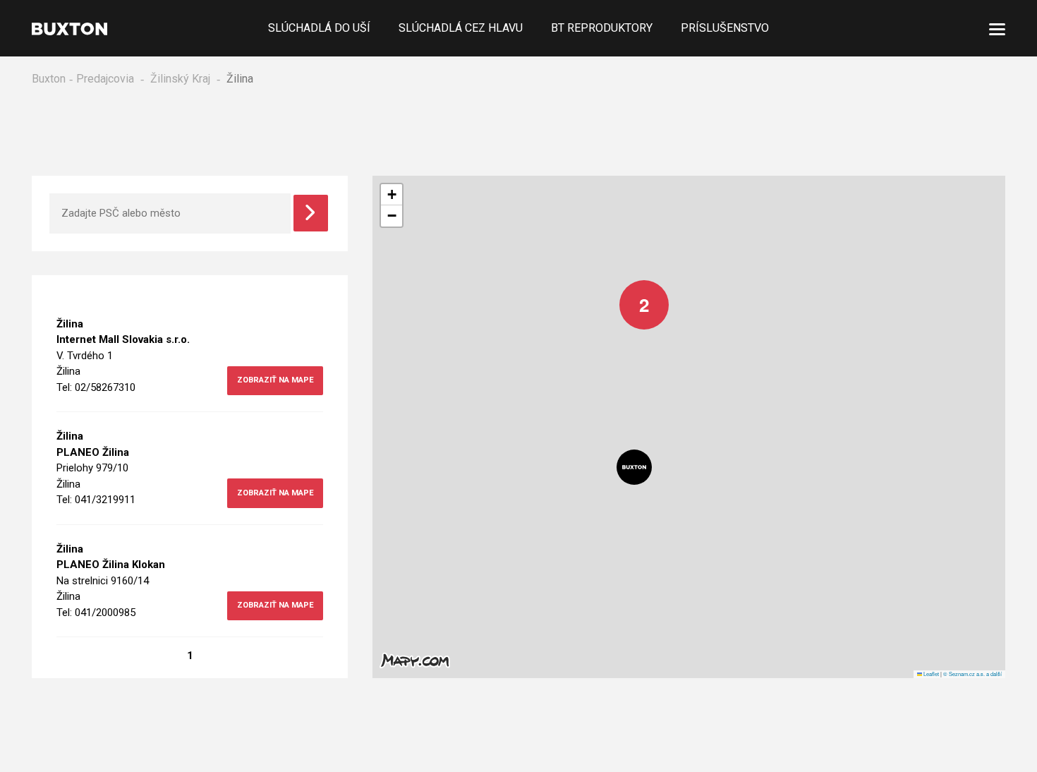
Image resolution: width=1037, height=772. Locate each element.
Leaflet (930, 676)
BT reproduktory (602, 28)
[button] (633, 294)
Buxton (49, 78)
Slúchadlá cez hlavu (461, 28)
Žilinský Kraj (180, 78)
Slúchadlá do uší (319, 28)
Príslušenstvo (725, 28)
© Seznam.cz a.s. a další (972, 676)
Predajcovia (105, 78)
